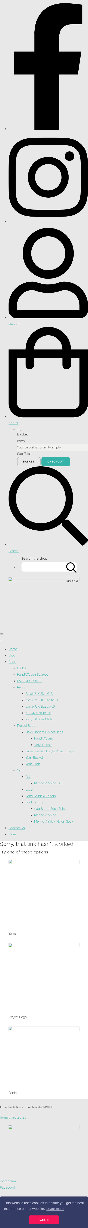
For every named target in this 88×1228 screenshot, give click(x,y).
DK (28, 777)
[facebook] (48, 129)
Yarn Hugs (33, 764)
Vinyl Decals (43, 745)
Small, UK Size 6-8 (39, 694)
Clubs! (21, 668)
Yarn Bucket (34, 758)
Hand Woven (43, 738)
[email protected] (14, 1117)
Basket (29, 461)
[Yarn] (44, 863)
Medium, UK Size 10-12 (42, 700)
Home (13, 649)
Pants (21, 687)
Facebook (8, 1187)
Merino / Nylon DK (48, 783)
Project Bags (26, 726)
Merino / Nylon (45, 815)
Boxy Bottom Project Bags (44, 732)
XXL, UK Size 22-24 (39, 719)
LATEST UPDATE (29, 681)
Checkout (55, 461)
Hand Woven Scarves (32, 674)
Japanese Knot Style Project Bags (50, 751)
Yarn (20, 770)
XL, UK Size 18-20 (38, 713)
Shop (12, 662)
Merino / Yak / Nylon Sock (53, 821)
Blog (12, 655)
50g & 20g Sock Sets (49, 809)
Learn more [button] (55, 1209)
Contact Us (17, 828)
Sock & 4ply (34, 802)
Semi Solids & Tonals (41, 796)
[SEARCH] (71, 567)
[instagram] (48, 221)
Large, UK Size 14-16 (40, 706)
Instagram (8, 1181)
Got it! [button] (44, 1219)
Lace (29, 789)
